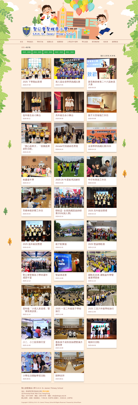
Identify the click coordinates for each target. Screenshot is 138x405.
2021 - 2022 (70, 52)
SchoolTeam (77, 402)
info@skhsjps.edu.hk (59, 396)
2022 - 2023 (59, 52)
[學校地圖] (45, 391)
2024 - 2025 (37, 52)
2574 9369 (29, 396)
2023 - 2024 (48, 52)
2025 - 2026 (27, 52)
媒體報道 (115, 42)
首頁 (21, 42)
